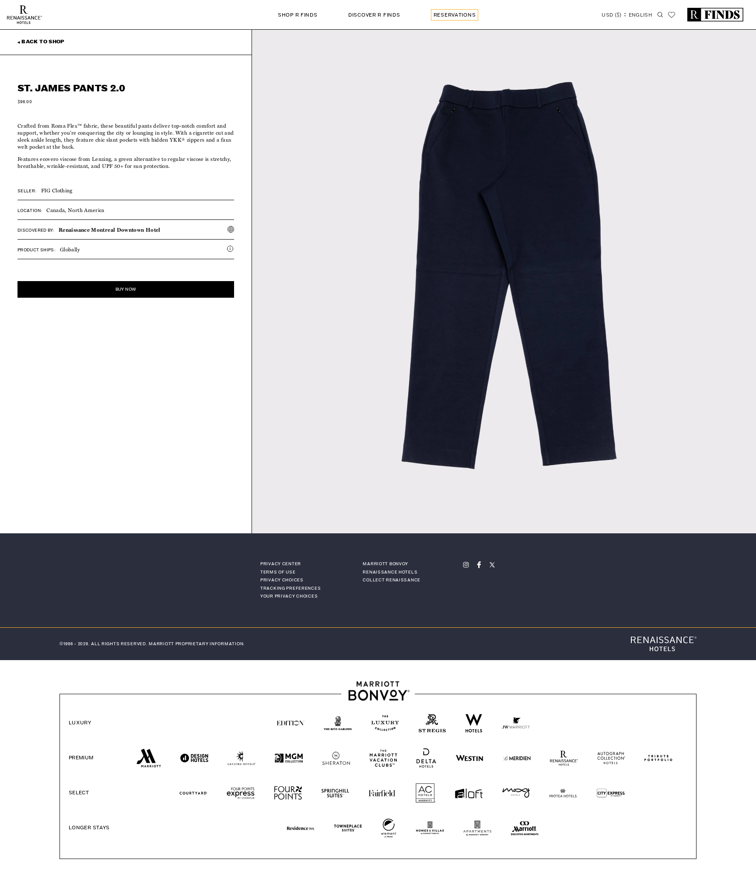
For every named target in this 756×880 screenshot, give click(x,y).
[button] (627, 16)
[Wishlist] (671, 14)
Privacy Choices (282, 580)
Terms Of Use (278, 572)
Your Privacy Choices (289, 596)
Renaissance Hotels (390, 572)
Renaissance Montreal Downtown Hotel (110, 229)
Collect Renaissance (391, 580)
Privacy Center (280, 564)
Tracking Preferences (290, 588)
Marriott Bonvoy (385, 564)
